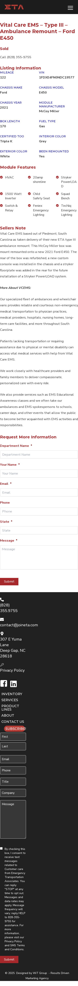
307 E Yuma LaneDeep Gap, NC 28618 (12, 648)
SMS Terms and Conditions (15, 947)
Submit (9, 581)
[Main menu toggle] (70, 7)
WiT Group (40, 973)
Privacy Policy (13, 941)
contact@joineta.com (19, 625)
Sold (4, 48)
